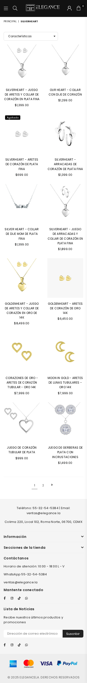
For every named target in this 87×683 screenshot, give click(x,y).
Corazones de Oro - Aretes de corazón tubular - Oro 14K (22, 382)
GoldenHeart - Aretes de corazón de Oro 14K (65, 308)
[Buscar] (15, 8)
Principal (10, 21)
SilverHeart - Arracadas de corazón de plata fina (65, 164)
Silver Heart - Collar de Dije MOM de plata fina (22, 233)
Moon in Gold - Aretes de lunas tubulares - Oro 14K (65, 382)
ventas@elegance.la (21, 582)
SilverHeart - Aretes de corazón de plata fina (21, 164)
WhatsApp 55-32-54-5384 (25, 574)
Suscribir (73, 633)
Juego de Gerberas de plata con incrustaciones (65, 452)
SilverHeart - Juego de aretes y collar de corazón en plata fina (21, 94)
